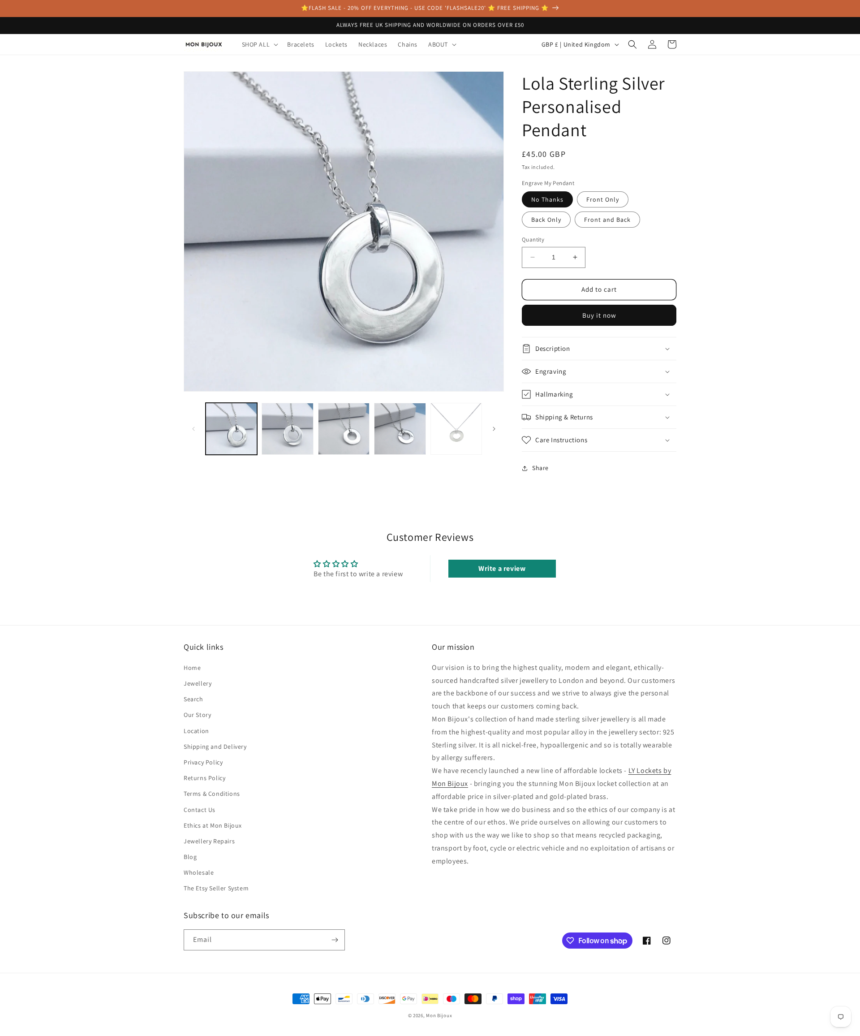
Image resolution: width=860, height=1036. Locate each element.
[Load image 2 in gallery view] (287, 428)
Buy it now (599, 315)
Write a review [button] (501, 568)
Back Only (546, 220)
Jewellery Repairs (209, 841)
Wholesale (199, 872)
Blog (190, 857)
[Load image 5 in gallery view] (456, 428)
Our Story (197, 715)
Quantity (533, 239)
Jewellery (197, 683)
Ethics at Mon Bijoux (213, 825)
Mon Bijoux (439, 1015)
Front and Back (607, 220)
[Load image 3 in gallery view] (344, 428)
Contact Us (199, 810)
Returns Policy (204, 778)
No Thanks (547, 199)
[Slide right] (494, 429)
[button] (259, 44)
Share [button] (540, 468)
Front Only (602, 199)
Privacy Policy (203, 762)
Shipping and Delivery (215, 746)
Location (196, 731)
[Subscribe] (334, 939)
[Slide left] (193, 429)
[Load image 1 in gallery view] (231, 428)
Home (192, 668)
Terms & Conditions (212, 794)
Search (193, 699)
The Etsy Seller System (216, 888)
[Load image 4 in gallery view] (400, 428)
